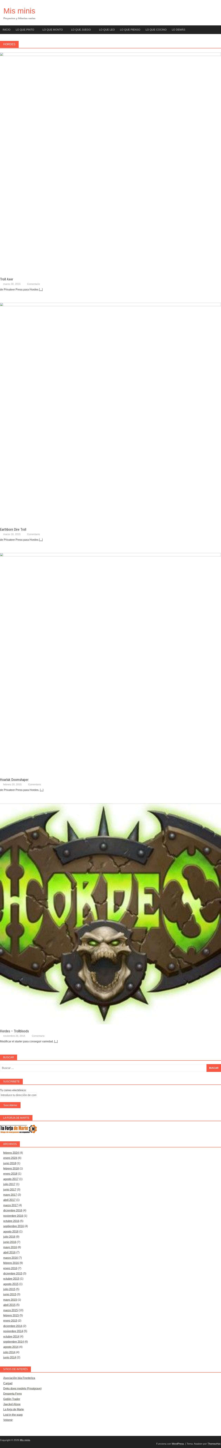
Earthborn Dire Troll (13, 529)
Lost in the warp (13, 1414)
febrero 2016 (11, 1262)
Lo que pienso (130, 29)
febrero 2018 (11, 1168)
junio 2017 (9, 1189)
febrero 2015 (11, 1315)
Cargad (7, 1383)
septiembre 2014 (13, 1341)
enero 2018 (10, 1173)
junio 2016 (9, 1242)
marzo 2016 (10, 1257)
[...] (41, 289)
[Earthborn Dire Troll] (110, 305)
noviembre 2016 (13, 1215)
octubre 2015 (11, 1278)
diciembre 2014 (12, 1326)
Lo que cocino (156, 29)
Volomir (8, 1419)
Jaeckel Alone (12, 1404)
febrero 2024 (11, 1152)
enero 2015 (10, 1320)
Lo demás (178, 29)
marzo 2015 (10, 1310)
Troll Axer (6, 279)
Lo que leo (107, 29)
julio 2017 (9, 1184)
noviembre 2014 (13, 1331)
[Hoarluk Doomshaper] (110, 555)
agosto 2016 (10, 1231)
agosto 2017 (10, 1179)
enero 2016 (10, 1268)
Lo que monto (52, 29)
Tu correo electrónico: (13, 1090)
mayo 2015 (10, 1299)
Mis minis (19, 11)
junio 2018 (9, 1163)
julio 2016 (9, 1236)
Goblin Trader (11, 1399)
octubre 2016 (11, 1221)
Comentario (33, 284)
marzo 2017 (10, 1205)
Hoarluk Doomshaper (14, 780)
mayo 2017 (10, 1194)
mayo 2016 (10, 1247)
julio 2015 (9, 1289)
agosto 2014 (10, 1346)
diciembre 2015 (12, 1273)
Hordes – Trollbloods (14, 1031)
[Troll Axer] (110, 55)
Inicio (7, 29)
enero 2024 (10, 1158)
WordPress (178, 1443)
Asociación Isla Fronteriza (19, 1378)
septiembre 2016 (13, 1226)
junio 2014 (9, 1357)
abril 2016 (9, 1252)
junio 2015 (9, 1294)
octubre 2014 (11, 1336)
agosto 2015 (10, 1284)
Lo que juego (81, 29)
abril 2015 (9, 1304)
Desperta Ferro (12, 1393)
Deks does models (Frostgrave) (22, 1388)
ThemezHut (214, 1443)
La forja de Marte (13, 1409)
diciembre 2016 (12, 1210)
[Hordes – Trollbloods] (110, 1023)
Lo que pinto (25, 29)
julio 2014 (9, 1352)
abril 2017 (9, 1199)
